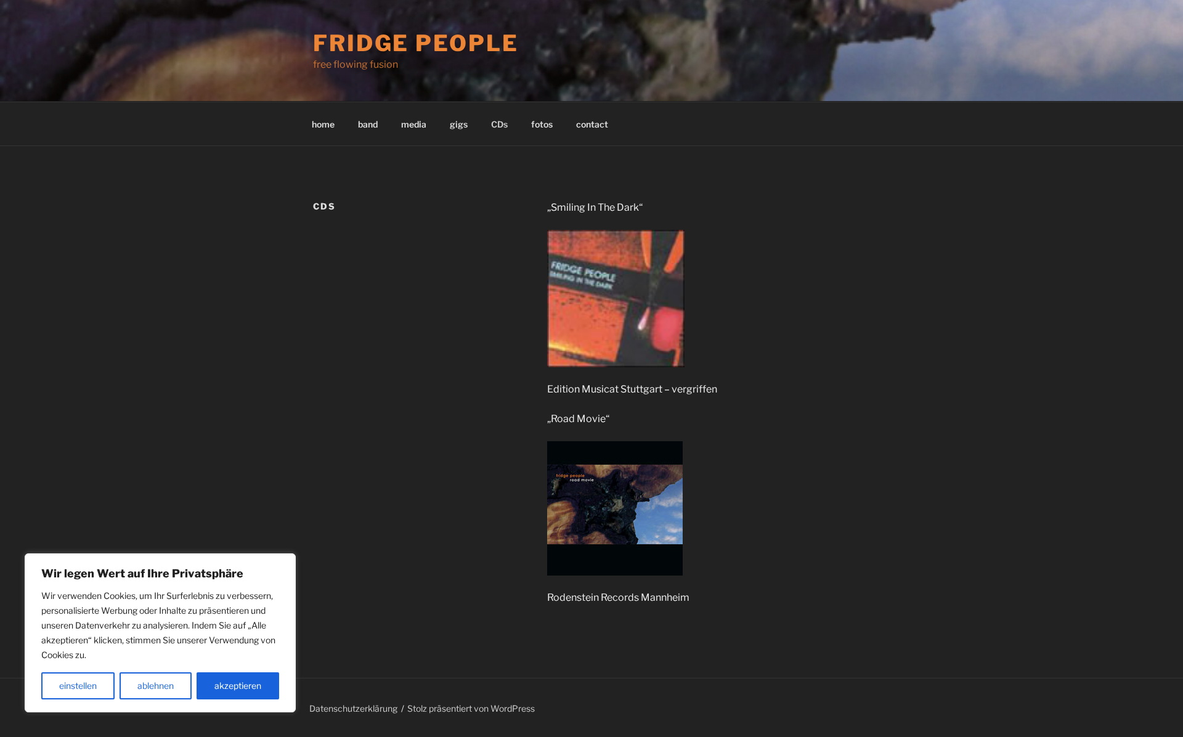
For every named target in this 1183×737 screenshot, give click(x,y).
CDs (499, 124)
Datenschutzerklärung (353, 708)
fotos (542, 124)
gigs (459, 124)
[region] (160, 632)
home (323, 124)
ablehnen (155, 685)
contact (592, 124)
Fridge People (415, 43)
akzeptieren (237, 685)
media (413, 124)
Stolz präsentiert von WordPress (471, 708)
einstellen (78, 685)
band (368, 124)
